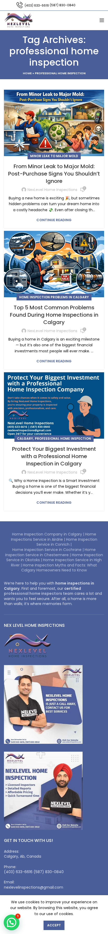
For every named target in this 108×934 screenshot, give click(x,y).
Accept (54, 925)
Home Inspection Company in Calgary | (48, 534)
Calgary (25, 438)
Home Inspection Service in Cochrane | (48, 549)
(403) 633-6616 (37, 5)
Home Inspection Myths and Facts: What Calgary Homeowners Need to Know (59, 567)
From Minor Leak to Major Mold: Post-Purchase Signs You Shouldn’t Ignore (54, 174)
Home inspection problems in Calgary (54, 297)
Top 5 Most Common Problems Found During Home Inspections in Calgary (54, 315)
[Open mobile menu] (102, 20)
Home (27, 73)
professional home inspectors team (38, 593)
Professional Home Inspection (63, 438)
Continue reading (54, 220)
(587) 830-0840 (62, 5)
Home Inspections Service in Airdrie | (53, 537)
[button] (11, 922)
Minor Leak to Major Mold (54, 156)
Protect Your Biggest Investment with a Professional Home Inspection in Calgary (54, 456)
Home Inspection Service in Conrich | (66, 542)
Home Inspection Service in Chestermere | (50, 552)
